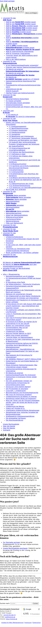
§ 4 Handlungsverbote (17, 132)
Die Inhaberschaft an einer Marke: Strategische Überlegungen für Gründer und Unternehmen (23, 297)
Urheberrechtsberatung (14, 237)
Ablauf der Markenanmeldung (17, 215)
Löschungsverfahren (13, 219)
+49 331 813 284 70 (9, 615)
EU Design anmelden (13, 101)
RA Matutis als (22, 262)
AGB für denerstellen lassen (21, 22)
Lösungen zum (8, 112)
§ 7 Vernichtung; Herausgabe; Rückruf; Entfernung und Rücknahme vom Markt (23, 139)
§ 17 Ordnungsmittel (16, 172)
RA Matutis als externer (22, 70)
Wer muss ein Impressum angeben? (19, 395)
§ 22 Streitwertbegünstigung (19, 186)
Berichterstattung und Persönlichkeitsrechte (22, 393)
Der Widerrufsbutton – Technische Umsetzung (23, 284)
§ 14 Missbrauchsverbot (17, 164)
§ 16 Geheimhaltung (16, 170)
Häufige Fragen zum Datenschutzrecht (20, 93)
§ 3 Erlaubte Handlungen (18, 130)
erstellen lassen (20, 48)
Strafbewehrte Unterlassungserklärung (20, 416)
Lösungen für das (9, 19)
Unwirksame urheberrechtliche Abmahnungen (22, 410)
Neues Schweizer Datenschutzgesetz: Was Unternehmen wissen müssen (21, 366)
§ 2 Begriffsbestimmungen (18, 128)
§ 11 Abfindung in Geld (17, 154)
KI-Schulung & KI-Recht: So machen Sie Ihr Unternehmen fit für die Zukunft (21, 323)
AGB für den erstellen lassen (21, 24)
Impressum (28, 622)
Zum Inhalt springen (7, 1)
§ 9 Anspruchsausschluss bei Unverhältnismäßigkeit (19, 149)
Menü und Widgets (31, 13)
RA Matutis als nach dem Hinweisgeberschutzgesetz (20, 265)
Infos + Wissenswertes (11, 274)
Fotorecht (9, 243)
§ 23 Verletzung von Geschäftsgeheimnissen (25, 187)
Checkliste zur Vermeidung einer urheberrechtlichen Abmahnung (18, 250)
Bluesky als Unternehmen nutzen (18, 326)
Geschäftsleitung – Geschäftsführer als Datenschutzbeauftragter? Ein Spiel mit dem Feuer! (22, 351)
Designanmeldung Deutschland (17, 99)
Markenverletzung (12, 221)
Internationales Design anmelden (18, 103)
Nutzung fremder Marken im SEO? (18, 333)
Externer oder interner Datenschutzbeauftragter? (24, 67)
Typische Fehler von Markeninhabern (19, 337)
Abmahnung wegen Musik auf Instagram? (21, 398)
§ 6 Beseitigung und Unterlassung (21, 136)
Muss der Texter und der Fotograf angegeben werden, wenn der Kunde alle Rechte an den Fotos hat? (22, 402)
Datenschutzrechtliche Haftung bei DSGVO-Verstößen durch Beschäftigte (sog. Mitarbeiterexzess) (22, 345)
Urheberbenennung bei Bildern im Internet (21, 396)
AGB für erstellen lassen (22, 26)
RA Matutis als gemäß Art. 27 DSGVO (22, 78)
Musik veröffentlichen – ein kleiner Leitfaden (22, 253)
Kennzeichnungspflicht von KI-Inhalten (20, 276)
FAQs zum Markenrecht (14, 223)
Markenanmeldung (12, 202)
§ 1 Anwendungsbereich (17, 126)
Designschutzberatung (14, 105)
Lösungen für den (10, 119)
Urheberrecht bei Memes (15, 331)
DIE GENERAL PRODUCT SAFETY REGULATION (23, 359)
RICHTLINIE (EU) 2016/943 (16, 189)
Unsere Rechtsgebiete (11, 424)
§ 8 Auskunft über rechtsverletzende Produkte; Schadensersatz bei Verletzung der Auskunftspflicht (24, 144)
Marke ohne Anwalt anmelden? (17, 335)
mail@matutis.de (10, 617)
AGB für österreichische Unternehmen (20, 51)
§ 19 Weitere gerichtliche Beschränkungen (24, 178)
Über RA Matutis (9, 428)
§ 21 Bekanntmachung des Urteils (21, 184)
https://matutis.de (11, 619)
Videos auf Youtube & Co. (15, 408)
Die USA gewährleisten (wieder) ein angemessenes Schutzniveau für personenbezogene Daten (19, 383)
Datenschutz (37, 622)
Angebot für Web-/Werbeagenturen (12, 622)
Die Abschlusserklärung (14, 420)
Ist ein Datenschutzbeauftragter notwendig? (22, 65)
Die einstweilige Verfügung (16, 418)
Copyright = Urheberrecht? (16, 391)
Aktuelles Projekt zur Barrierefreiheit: (16, 269)
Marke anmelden (16, 195)
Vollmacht (6, 430)
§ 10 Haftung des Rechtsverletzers (21, 152)
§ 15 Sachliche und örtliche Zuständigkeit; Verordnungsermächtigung (24, 167)
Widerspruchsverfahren (14, 217)
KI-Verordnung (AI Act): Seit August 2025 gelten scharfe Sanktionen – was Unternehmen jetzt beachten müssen (23, 306)
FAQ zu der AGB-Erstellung (16, 59)
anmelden (15, 205)
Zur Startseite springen (11, 542)
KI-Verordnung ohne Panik (15, 282)
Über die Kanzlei (9, 426)
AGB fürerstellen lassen (21, 30)
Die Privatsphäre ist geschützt (17, 389)
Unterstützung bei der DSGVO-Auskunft (14, 90)
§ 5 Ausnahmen (14, 134)
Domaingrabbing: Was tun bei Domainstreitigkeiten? (17, 328)
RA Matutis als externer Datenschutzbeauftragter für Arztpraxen (21, 374)
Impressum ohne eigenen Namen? (18, 387)
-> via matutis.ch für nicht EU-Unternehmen (20, 116)
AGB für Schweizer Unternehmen (18, 53)
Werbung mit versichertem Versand (19, 294)
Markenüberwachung (13, 213)
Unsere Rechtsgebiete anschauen (15, 548)
